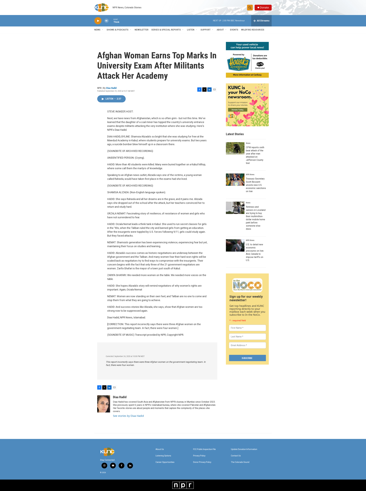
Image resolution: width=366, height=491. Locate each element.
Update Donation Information (244, 449)
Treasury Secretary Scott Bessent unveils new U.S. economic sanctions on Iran (256, 185)
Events (234, 30)
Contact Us (236, 456)
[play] (98, 20)
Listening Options (163, 456)
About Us (160, 449)
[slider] (111, 20)
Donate (264, 7)
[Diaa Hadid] (103, 403)
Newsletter (142, 30)
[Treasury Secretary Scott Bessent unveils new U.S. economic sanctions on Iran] (235, 179)
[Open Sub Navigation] (103, 30)
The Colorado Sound (240, 462)
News (248, 143)
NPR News (250, 174)
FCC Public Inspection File (204, 449)
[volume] (106, 21)
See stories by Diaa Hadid (128, 415)
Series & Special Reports (166, 30)
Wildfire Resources (252, 30)
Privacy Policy (199, 456)
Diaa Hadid (111, 88)
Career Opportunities (165, 462)
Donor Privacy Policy (202, 462)
